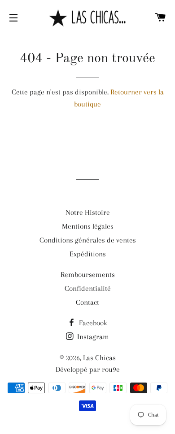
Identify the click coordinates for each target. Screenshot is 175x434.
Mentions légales (88, 226)
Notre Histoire (88, 212)
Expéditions (88, 254)
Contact (87, 302)
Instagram (92, 336)
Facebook (92, 323)
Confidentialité (88, 288)
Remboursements (88, 274)
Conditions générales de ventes (87, 240)
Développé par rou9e (88, 369)
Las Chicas (99, 357)
